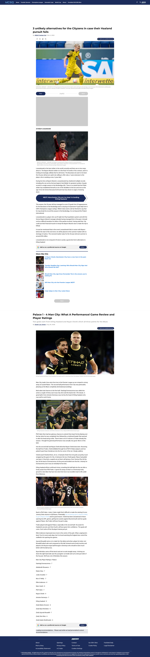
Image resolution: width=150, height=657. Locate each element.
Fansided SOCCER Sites (74, 2)
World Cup (58, 2)
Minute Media (27, 652)
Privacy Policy (61, 645)
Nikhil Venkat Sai (40, 35)
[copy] (45, 39)
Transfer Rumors (25, 2)
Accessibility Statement (43, 648)
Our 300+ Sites (93, 642)
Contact (74, 642)
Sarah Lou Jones (40, 324)
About (64, 2)
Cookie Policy (93, 645)
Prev (40, 93)
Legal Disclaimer (109, 645)
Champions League (37, 2)
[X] (140, 2)
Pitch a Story (40, 645)
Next (83, 93)
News (17, 2)
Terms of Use (76, 645)
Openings (60, 642)
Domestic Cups (49, 2)
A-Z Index (60, 648)
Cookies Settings (77, 648)
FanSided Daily (108, 642)
